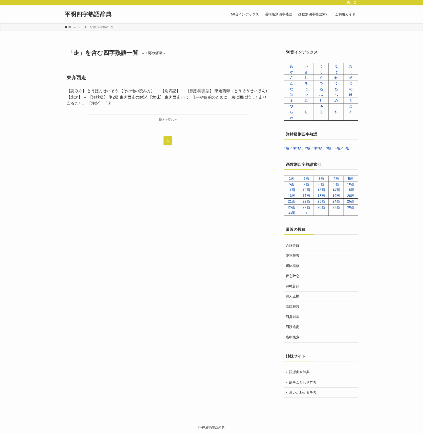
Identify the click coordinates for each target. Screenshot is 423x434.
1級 (286, 148)
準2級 (318, 148)
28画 (321, 207)
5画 (350, 178)
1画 (291, 178)
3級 (328, 148)
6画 (291, 184)
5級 (346, 148)
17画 (306, 196)
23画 (321, 201)
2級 (307, 148)
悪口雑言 (292, 306)
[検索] (355, 2)
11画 (291, 190)
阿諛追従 (292, 327)
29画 (336, 207)
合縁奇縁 (292, 245)
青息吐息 (292, 276)
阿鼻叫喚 (292, 317)
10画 (350, 184)
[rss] (349, 2)
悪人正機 (292, 296)
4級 (337, 148)
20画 (350, 196)
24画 (336, 201)
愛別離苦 (292, 255)
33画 (291, 213)
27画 (306, 207)
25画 (350, 201)
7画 (306, 184)
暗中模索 (292, 337)
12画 (306, 190)
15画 (350, 190)
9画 (336, 184)
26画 (291, 207)
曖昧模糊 (292, 266)
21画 (291, 201)
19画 (336, 196)
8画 (321, 184)
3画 (321, 178)
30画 (350, 207)
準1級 (297, 148)
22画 (306, 201)
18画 (321, 196)
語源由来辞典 (299, 372)
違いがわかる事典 (303, 392)
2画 (306, 178)
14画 (336, 190)
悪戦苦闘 (292, 286)
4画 (336, 178)
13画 (321, 190)
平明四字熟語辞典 (88, 14)
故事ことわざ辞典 (303, 382)
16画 (291, 196)
